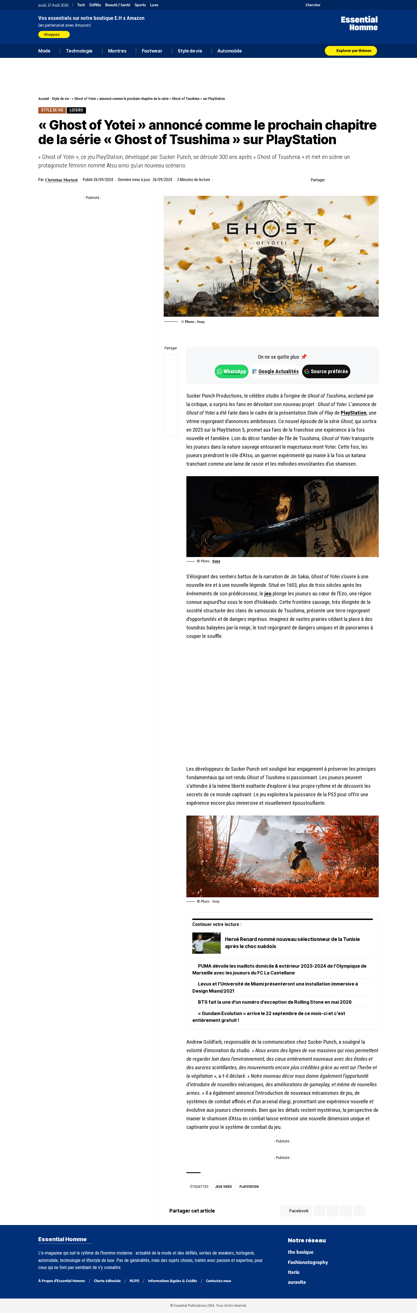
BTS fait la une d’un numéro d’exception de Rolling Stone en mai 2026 (275, 1002)
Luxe (154, 5)
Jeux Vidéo (223, 1187)
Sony (216, 561)
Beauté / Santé (117, 5)
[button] (310, 5)
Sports (140, 5)
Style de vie (60, 98)
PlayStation (354, 412)
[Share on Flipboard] (348, 179)
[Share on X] (340, 179)
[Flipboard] (361, 5)
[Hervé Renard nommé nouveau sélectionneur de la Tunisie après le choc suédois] (206, 943)
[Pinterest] (339, 5)
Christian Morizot (61, 180)
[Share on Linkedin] (357, 179)
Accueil (43, 98)
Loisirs (76, 110)
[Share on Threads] (171, 388)
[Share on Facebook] (331, 179)
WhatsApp (235, 371)
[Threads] (375, 5)
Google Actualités (276, 371)
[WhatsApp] (368, 5)
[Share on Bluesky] (171, 402)
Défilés (95, 5)
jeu (267, 593)
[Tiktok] (346, 5)
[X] (325, 5)
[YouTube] (332, 5)
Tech (81, 5)
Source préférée (329, 371)
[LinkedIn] (353, 5)
